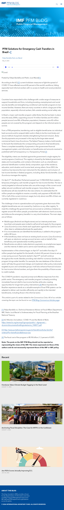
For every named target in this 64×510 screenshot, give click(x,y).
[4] (41, 284)
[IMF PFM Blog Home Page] (11, 3)
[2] (19, 82)
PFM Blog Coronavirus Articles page (45, 300)
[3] (46, 151)
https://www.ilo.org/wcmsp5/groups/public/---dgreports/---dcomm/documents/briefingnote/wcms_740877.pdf (24, 324)
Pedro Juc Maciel (17, 58)
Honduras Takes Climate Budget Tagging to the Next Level (24, 385)
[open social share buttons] (10, 52)
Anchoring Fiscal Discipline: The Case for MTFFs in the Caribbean (26, 428)
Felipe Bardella (6, 58)
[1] (40, 77)
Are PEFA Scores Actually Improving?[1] (17, 471)
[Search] (57, 4)
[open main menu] (61, 4)
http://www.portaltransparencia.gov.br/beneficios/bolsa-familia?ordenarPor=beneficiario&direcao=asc (27, 331)
